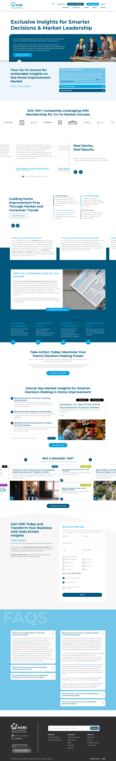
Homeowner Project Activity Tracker (92, 653)
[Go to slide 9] (42, 176)
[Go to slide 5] (32, 176)
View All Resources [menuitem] (74, 737)
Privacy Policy (95, 759)
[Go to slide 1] (23, 176)
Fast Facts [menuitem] (71, 745)
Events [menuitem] (86, 7)
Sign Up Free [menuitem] (92, 4)
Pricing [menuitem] (103, 7)
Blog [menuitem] (69, 742)
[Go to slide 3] (27, 176)
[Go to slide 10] (44, 176)
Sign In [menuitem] (103, 4)
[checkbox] (82, 564)
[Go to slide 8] (39, 176)
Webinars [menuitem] (71, 748)
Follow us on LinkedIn (21, 736)
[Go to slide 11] (46, 176)
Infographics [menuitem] (72, 740)
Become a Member (75, 4)
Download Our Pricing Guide (58, 309)
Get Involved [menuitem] (91, 745)
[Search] (53, 3)
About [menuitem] (94, 7)
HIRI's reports (21, 655)
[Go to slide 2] (25, 176)
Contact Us (61, 4)
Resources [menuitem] (76, 7)
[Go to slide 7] (37, 176)
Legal (103, 759)
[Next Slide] (81, 172)
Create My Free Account (58, 506)
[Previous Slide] (75, 172)
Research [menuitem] (66, 7)
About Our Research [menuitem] (54, 740)
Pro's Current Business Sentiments (86, 661)
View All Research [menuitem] (53, 737)
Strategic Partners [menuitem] (93, 742)
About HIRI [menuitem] (90, 737)
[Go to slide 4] (30, 176)
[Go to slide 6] (35, 176)
